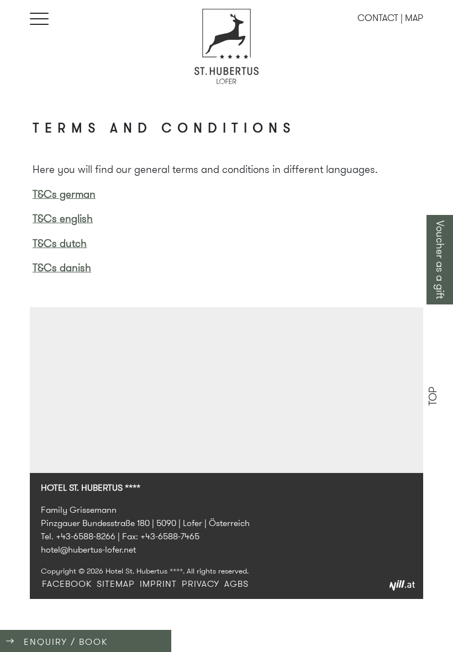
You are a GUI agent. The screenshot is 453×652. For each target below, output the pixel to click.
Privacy (200, 583)
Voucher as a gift (440, 259)
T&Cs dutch (60, 243)
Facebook (67, 583)
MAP (414, 17)
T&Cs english (63, 218)
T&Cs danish (62, 267)
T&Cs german (64, 194)
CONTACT (377, 17)
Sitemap (116, 583)
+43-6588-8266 (85, 536)
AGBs (236, 583)
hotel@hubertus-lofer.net (88, 549)
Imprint (158, 583)
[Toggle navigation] (41, 19)
